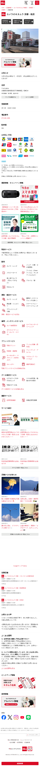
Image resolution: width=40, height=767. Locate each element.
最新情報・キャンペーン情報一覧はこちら (20, 242)
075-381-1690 (5, 118)
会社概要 (12, 742)
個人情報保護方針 (13, 740)
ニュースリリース (26, 740)
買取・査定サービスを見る (10, 314)
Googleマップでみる (20, 566)
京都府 (31, 7)
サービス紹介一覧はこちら (20, 467)
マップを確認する (10, 97)
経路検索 (20, 763)
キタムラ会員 (32, 1)
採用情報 (20, 742)
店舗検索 (26, 1)
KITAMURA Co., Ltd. (16, 754)
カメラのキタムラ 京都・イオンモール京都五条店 (19, 576)
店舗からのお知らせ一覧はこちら (20, 534)
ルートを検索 (29, 97)
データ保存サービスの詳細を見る (12, 389)
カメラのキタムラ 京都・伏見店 (14, 600)
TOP (2, 7)
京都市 (3, 10)
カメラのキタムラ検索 (20, 7)
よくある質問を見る (8, 668)
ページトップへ (33, 735)
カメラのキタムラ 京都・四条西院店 (15, 588)
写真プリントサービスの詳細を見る (13, 368)
